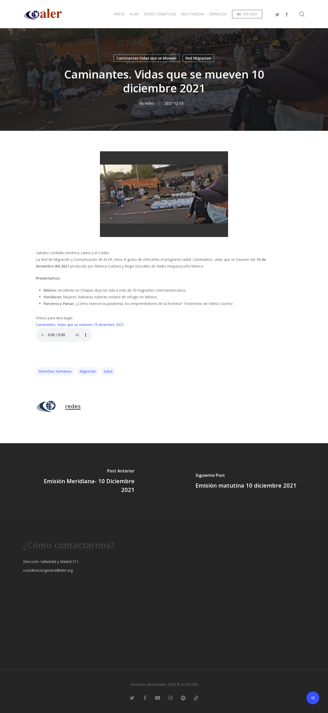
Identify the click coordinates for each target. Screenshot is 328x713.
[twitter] (277, 14)
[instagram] (170, 697)
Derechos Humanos (55, 371)
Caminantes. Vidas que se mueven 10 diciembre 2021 (80, 324)
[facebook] (286, 14)
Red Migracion (198, 58)
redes (149, 103)
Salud (108, 371)
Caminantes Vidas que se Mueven (147, 58)
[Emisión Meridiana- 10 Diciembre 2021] (82, 481)
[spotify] (183, 697)
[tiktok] (196, 697)
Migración (87, 371)
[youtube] (157, 697)
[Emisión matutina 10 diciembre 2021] (246, 481)
